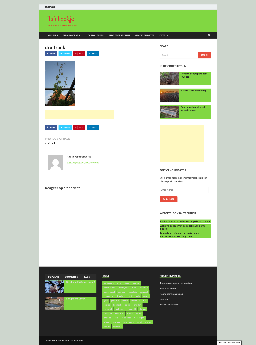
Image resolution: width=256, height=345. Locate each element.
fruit (138, 296)
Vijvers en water (144, 35)
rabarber (108, 313)
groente (115, 300)
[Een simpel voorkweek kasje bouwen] (169, 107)
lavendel (108, 309)
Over (162, 35)
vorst (139, 322)
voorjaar (116, 322)
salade (130, 313)
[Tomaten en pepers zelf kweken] (169, 73)
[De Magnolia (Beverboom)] (54, 282)
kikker (107, 305)
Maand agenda (71, 35)
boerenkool (109, 292)
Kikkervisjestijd (168, 288)
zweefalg (117, 326)
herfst (125, 300)
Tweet (67, 53)
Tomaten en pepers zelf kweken (176, 283)
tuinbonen (126, 318)
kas (145, 300)
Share (52, 53)
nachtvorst (120, 309)
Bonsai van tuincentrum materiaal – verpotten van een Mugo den (179, 235)
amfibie (136, 283)
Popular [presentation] (53, 277)
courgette (108, 296)
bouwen (121, 292)
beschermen (110, 287)
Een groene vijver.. (76, 298)
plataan (142, 309)
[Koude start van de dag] (169, 90)
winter (148, 322)
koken (128, 305)
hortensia (135, 300)
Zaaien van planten (169, 304)
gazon (146, 296)
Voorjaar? (165, 299)
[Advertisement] (79, 114)
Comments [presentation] (71, 277)
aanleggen (109, 283)
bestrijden (124, 287)
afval (119, 283)
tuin (116, 318)
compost (144, 292)
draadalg (121, 296)
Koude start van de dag (194, 90)
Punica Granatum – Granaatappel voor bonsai (185, 221)
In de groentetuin (119, 35)
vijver (106, 322)
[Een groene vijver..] (54, 298)
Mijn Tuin (53, 35)
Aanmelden (169, 199)
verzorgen (139, 318)
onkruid (132, 309)
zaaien (107, 326)
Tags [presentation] (87, 277)
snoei (138, 313)
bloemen (144, 287)
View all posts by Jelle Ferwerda (84, 162)
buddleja (133, 292)
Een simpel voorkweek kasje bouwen (193, 109)
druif (130, 296)
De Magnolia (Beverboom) (80, 281)
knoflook (117, 305)
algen (126, 283)
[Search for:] (185, 55)
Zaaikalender (96, 35)
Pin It (81, 53)
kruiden (137, 305)
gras (106, 300)
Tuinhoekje (60, 18)
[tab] (53, 277)
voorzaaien (128, 322)
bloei (134, 287)
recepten (119, 313)
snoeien (107, 318)
